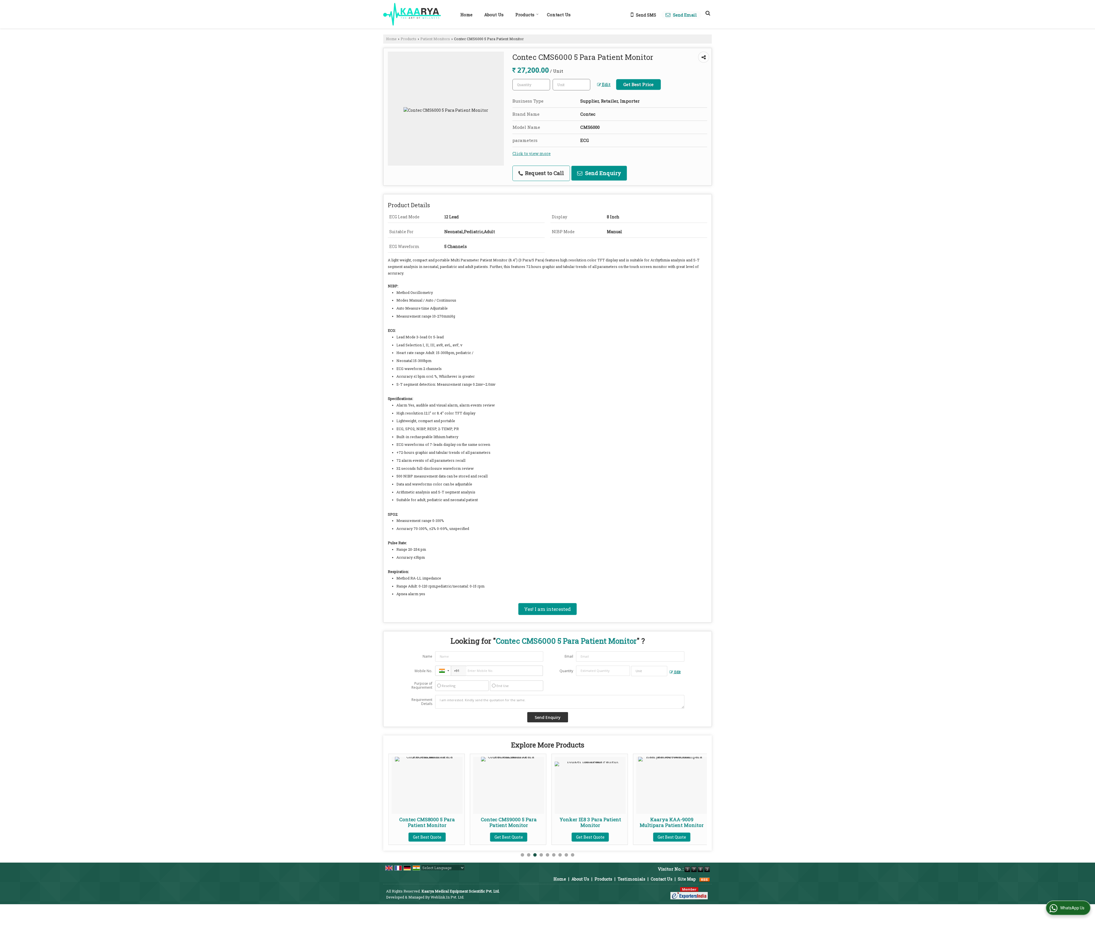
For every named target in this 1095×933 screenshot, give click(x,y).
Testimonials (631, 879)
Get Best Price (638, 84)
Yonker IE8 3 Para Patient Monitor (514, 822)
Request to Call (544, 173)
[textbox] (571, 84)
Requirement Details (421, 702)
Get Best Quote (432, 837)
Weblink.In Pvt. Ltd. (447, 897)
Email (569, 656)
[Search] (707, 13)
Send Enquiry (602, 173)
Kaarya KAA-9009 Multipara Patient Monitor (595, 822)
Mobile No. (423, 670)
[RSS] (704, 879)
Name (427, 656)
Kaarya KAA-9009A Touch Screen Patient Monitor (677, 822)
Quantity (566, 670)
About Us (494, 14)
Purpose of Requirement (421, 686)
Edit (606, 84)
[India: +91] (443, 671)
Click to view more (531, 153)
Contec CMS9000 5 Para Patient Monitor (433, 822)
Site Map (687, 879)
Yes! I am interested (547, 609)
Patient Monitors (435, 38)
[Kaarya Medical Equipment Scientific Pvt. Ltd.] (412, 14)
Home (466, 14)
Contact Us (559, 14)
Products (524, 14)
